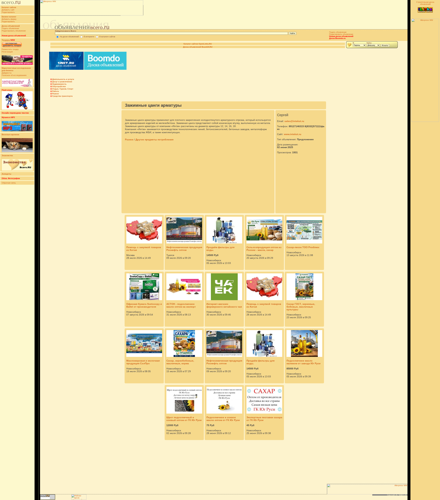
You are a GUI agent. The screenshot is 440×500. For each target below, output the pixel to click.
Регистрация (7, 52)
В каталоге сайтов (107, 37)
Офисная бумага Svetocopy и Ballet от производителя (144, 305)
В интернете (89, 37)
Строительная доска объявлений (425, 3)
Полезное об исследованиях (14, 75)
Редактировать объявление (14, 31)
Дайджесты (7, 73)
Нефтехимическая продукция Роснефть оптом (184, 248)
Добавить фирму (9, 19)
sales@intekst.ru (294, 121)
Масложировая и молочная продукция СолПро (143, 362)
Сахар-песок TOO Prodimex (303, 247)
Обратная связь (9, 183)
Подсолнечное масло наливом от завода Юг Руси (304, 362)
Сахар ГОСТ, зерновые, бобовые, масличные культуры (301, 307)
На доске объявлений (69, 37)
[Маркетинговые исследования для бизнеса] (17, 86)
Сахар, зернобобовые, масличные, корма (180, 362)
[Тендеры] (17, 64)
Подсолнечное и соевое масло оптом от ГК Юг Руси (223, 418)
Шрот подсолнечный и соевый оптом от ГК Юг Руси (184, 418)
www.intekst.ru (292, 134)
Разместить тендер (10, 49)
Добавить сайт (8, 10)
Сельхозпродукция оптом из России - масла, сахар (263, 248)
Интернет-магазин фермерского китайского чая (224, 305)
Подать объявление (10, 28)
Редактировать (8, 12)
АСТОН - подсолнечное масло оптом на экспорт (181, 305)
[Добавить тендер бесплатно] (12, 47)
